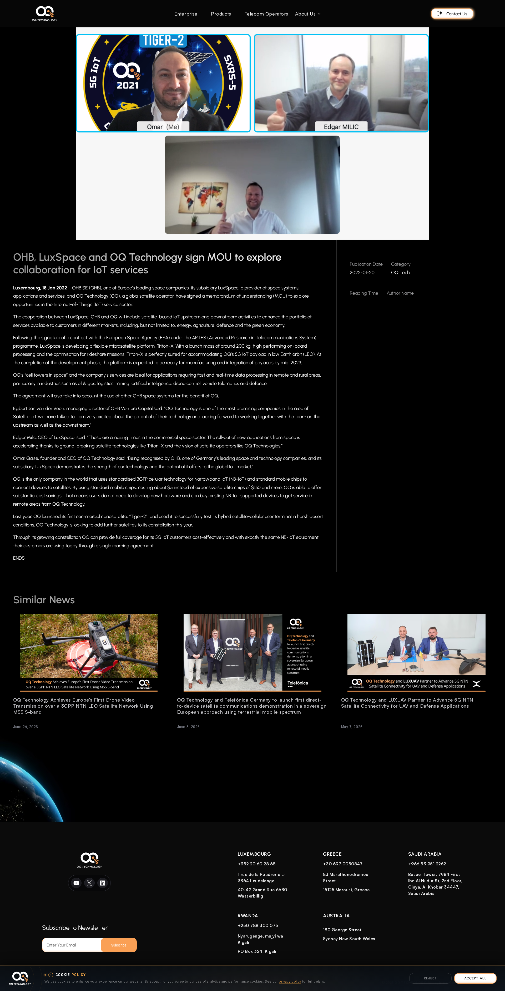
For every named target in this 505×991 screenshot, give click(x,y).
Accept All (475, 978)
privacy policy (290, 981)
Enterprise (185, 14)
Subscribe (118, 945)
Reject (430, 978)
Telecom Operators (266, 14)
